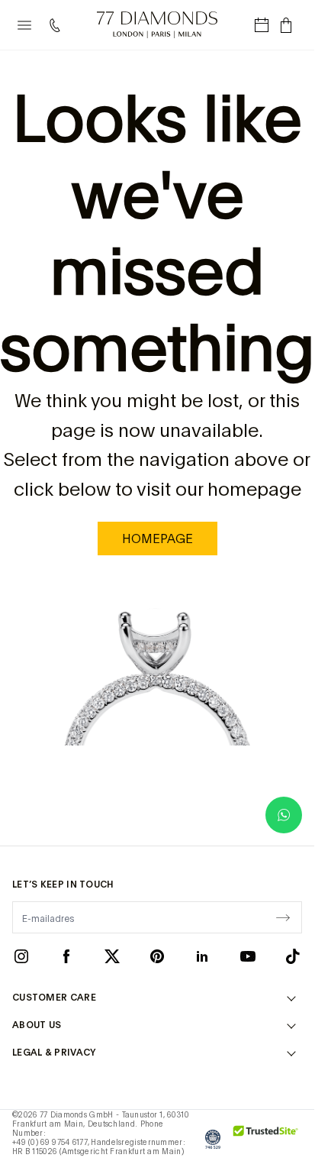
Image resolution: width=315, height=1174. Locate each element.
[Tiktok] (293, 955)
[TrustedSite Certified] (266, 1139)
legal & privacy (54, 1052)
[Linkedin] (202, 955)
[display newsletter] (283, 916)
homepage (157, 538)
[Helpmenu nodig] (58, 25)
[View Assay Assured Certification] (212, 1139)
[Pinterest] (157, 955)
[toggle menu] (24, 25)
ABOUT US (36, 1025)
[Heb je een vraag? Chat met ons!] (283, 815)
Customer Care (54, 997)
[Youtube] (248, 955)
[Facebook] (66, 955)
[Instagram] (21, 955)
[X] (112, 955)
